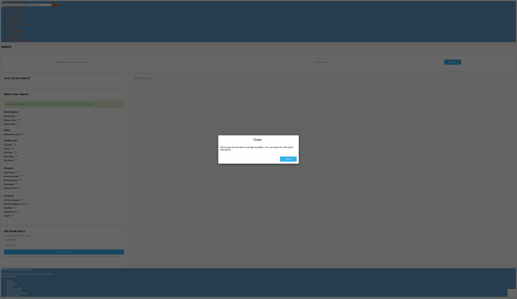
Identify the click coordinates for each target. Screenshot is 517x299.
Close (288, 159)
